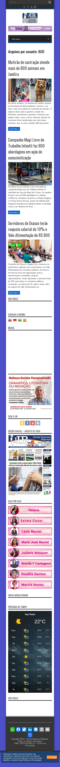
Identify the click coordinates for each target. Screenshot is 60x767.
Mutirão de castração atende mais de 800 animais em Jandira (29, 68)
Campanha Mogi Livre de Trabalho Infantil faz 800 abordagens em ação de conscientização (26, 149)
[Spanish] (25, 321)
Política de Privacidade (32, 760)
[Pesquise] (49, 2)
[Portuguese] (20, 321)
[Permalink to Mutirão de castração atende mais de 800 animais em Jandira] (30, 101)
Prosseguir (51, 757)
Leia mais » (14, 129)
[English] (10, 321)
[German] (15, 321)
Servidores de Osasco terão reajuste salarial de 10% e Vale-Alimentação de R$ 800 (29, 229)
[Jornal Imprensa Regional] (30, 20)
